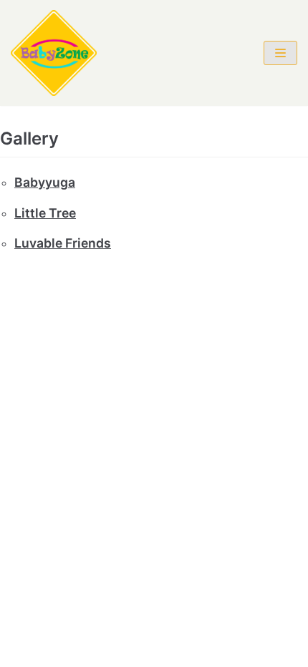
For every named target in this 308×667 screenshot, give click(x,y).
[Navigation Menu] (280, 53)
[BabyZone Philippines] (54, 53)
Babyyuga (44, 182)
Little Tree (45, 212)
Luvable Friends (62, 242)
